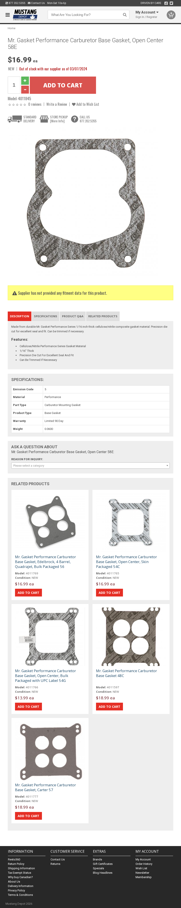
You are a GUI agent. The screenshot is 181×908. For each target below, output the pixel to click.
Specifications (45, 316)
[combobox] (90, 465)
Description (19, 316)
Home (11, 28)
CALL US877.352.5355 (88, 119)
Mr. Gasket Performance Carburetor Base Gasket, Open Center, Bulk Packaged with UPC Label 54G (45, 675)
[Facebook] (166, 3)
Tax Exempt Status (19, 872)
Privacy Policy (16, 890)
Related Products (102, 316)
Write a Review (56, 104)
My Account (143, 859)
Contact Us (37, 3)
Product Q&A (72, 316)
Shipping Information (21, 868)
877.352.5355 (16, 3)
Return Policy (16, 864)
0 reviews (34, 104)
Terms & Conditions (20, 894)
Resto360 (14, 859)
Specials (98, 868)
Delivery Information (20, 886)
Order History (144, 864)
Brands (97, 859)
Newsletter (142, 872)
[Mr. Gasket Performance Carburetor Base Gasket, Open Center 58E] (83, 203)
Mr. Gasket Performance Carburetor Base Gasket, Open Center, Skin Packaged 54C (126, 561)
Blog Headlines (102, 872)
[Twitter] (171, 3)
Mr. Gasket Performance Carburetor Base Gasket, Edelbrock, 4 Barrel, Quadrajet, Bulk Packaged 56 (45, 561)
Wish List (141, 868)
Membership (144, 877)
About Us (14, 881)
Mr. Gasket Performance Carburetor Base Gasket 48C (126, 673)
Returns (55, 864)
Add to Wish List (87, 104)
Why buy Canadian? (20, 877)
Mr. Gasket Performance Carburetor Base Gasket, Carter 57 (45, 787)
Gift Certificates (103, 864)
